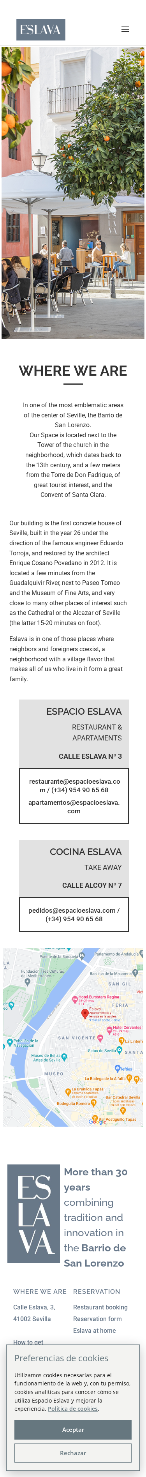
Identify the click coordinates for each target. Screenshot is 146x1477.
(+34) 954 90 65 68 (80, 790)
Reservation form (97, 1319)
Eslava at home (94, 1330)
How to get (28, 1342)
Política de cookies (73, 1408)
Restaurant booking (100, 1307)
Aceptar (73, 1429)
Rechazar (73, 1453)
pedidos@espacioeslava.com (72, 910)
